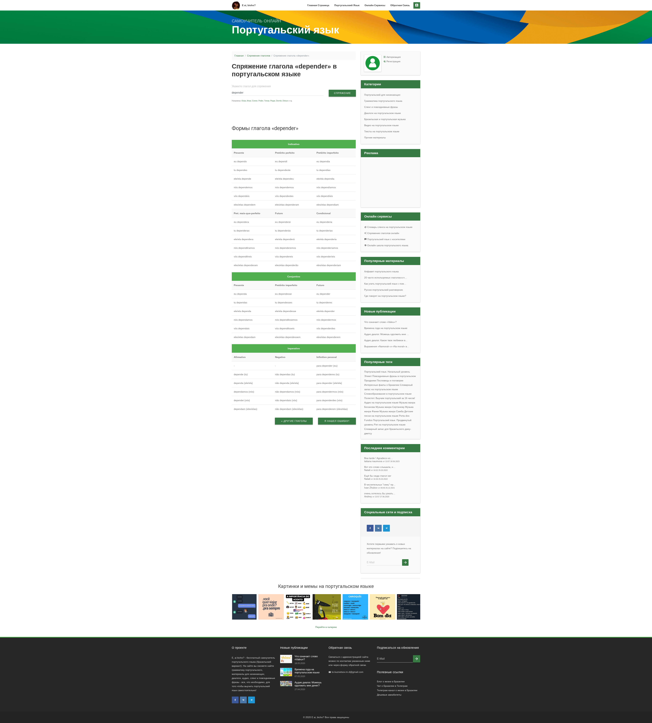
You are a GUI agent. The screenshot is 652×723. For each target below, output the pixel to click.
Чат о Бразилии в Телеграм (392, 686)
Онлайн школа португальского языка (387, 245)
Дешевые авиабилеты (389, 694)
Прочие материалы (375, 137)
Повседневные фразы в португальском (394, 376)
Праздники (370, 380)
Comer (254, 101)
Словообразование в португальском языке (388, 393)
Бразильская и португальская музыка (385, 119)
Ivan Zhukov (379, 487)
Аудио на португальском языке (381, 402)
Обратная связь (400, 5)
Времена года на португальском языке (385, 328)
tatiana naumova (382, 461)
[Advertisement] (296, 113)
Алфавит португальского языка (381, 271)
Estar (244, 101)
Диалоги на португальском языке (382, 113)
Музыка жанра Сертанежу (390, 407)
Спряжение (342, 93)
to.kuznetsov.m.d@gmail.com (347, 672)
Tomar (266, 101)
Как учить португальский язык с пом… (385, 283)
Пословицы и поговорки (390, 380)
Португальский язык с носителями (386, 239)
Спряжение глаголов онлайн (383, 233)
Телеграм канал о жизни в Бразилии (397, 690)
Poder (260, 101)
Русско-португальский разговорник (383, 289)
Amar (249, 101)
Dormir (279, 101)
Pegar (272, 101)
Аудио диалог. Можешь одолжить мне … (386, 334)
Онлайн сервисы (375, 5)
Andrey (376, 496)
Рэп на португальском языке (389, 424)
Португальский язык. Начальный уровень (387, 371)
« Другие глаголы (294, 421)
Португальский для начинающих (382, 94)
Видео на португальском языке (381, 125)
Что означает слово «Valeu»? (380, 322)
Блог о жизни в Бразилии (391, 681)
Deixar (285, 101)
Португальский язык (346, 5)
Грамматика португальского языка (383, 101)
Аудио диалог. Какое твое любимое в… (386, 340)
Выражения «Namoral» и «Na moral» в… (386, 346)
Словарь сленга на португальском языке (389, 227)
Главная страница (318, 5)
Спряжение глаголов (258, 55)
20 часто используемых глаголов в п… (385, 277)
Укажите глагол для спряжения (251, 86)
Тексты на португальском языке (381, 131)
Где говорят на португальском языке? (385, 296)
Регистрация (393, 61)
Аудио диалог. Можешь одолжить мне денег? (308, 684)
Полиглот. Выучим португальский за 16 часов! (389, 398)
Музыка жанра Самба (391, 411)
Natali (376, 470)
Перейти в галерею (326, 627)
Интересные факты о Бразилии (381, 385)
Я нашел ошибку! (336, 421)
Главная (239, 55)
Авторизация (393, 57)
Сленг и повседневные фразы (381, 107)
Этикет (368, 376)
